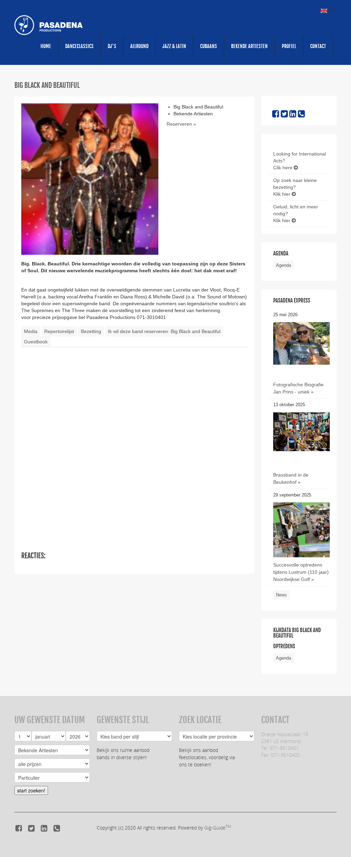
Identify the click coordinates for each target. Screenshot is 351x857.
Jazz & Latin (174, 46)
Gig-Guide (217, 827)
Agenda (283, 265)
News (281, 594)
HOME (45, 46)
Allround (139, 46)
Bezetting (91, 331)
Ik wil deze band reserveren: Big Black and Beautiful (164, 331)
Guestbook (36, 341)
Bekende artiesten (249, 46)
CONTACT (318, 46)
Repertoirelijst (59, 331)
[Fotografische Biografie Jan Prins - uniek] (301, 343)
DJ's (112, 46)
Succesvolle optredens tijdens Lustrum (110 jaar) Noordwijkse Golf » (301, 572)
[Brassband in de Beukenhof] (301, 431)
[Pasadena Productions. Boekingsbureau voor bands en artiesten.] (48, 24)
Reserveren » (181, 124)
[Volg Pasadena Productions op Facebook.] (275, 115)
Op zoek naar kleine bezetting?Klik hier (295, 187)
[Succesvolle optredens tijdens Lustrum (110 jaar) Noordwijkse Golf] (301, 539)
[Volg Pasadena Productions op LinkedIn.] (292, 115)
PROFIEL (289, 46)
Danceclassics (79, 46)
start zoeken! (31, 790)
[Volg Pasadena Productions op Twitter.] (284, 115)
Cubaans (208, 46)
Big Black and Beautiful (47, 85)
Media (30, 331)
